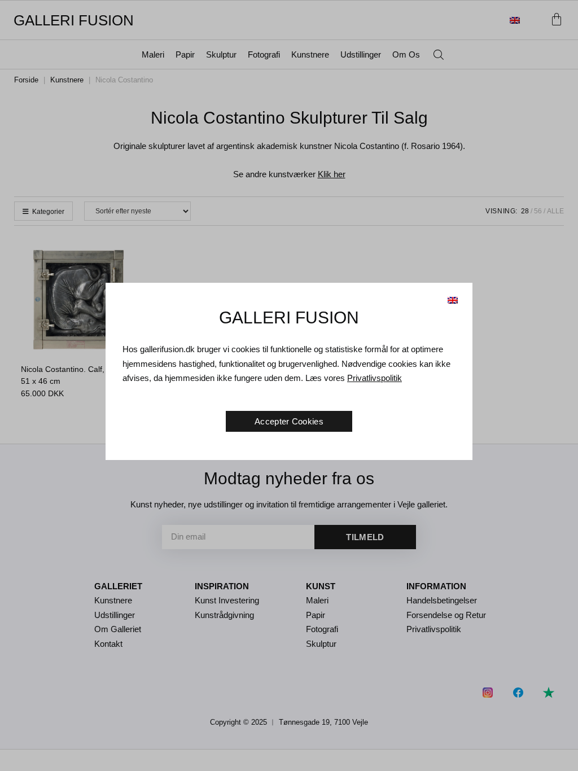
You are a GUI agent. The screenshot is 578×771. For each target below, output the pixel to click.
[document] (289, 385)
